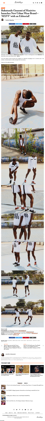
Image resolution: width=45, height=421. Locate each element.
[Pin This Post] (26, 24)
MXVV (39, 340)
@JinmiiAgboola (22, 330)
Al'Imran (10, 340)
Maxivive (35, 340)
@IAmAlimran (17, 333)
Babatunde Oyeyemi (17, 340)
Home (6, 412)
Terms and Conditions (22, 412)
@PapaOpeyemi (30, 331)
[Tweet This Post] (19, 24)
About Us (11, 412)
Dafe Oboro (24, 340)
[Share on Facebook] (12, 24)
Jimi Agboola (29, 340)
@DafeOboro (34, 333)
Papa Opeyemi (4, 341)
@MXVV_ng (15, 334)
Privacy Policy (31, 412)
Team (15, 412)
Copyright (37, 412)
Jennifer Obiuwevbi (10, 20)
